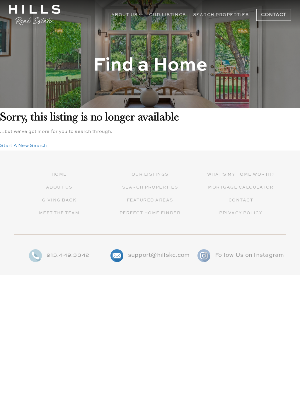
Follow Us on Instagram (249, 255)
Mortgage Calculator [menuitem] (241, 187)
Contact (273, 15)
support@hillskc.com (159, 255)
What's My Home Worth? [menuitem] (241, 174)
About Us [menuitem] (125, 15)
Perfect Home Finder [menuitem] (150, 213)
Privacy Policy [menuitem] (240, 213)
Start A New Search (23, 145)
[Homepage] (34, 15)
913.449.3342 (68, 255)
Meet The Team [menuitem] (59, 213)
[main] (150, 75)
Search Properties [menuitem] (221, 15)
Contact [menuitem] (241, 200)
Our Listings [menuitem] (167, 15)
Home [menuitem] (59, 174)
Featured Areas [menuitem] (150, 200)
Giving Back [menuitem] (59, 200)
